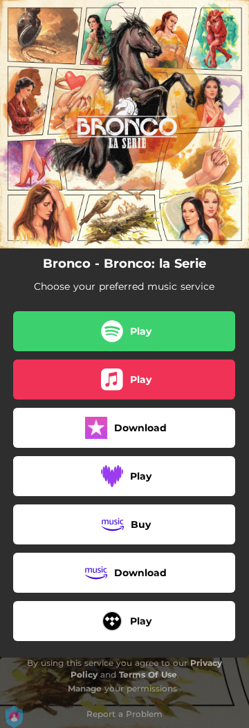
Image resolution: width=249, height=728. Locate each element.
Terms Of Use (148, 674)
